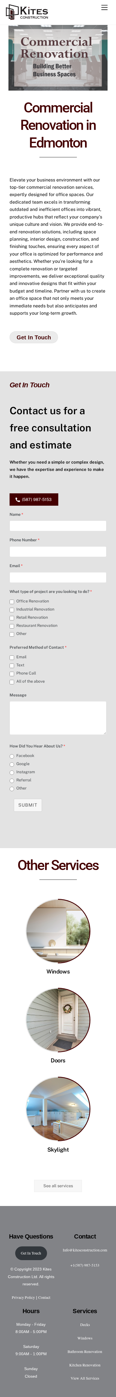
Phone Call (26, 673)
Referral (23, 780)
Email (21, 657)
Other (21, 633)
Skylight (58, 1149)
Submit (27, 805)
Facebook (25, 755)
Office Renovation (32, 601)
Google (23, 763)
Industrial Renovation (35, 609)
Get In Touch (31, 1253)
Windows (58, 971)
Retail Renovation (32, 617)
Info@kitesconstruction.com (85, 1250)
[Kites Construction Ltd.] (27, 18)
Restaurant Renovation (36, 625)
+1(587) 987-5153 (84, 1265)
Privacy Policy (23, 1297)
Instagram (25, 772)
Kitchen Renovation (85, 1365)
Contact (44, 1297)
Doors (58, 1060)
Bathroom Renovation (85, 1351)
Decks (85, 1324)
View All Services (85, 1378)
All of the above (30, 681)
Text (20, 665)
